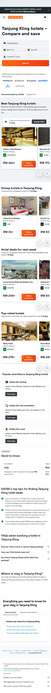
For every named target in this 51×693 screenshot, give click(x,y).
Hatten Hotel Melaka (12, 149)
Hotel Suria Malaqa (11, 218)
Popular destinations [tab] (28, 612)
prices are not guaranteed (12, 670)
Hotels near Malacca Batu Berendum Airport (23, 633)
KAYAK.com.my (7, 651)
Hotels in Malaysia (40, 651)
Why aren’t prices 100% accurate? (18, 686)
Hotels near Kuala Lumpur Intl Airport (20, 626)
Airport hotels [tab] (10, 612)
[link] (11, 394)
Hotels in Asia (26, 651)
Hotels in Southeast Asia (17, 653)
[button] (48, 10)
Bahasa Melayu (29, 11)
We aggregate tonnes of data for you (19, 682)
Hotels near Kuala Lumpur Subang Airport (22, 630)
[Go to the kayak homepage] (15, 17)
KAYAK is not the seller (13, 677)
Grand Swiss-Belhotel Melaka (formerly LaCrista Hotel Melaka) (19, 282)
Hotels (17, 651)
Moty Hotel (8, 343)
